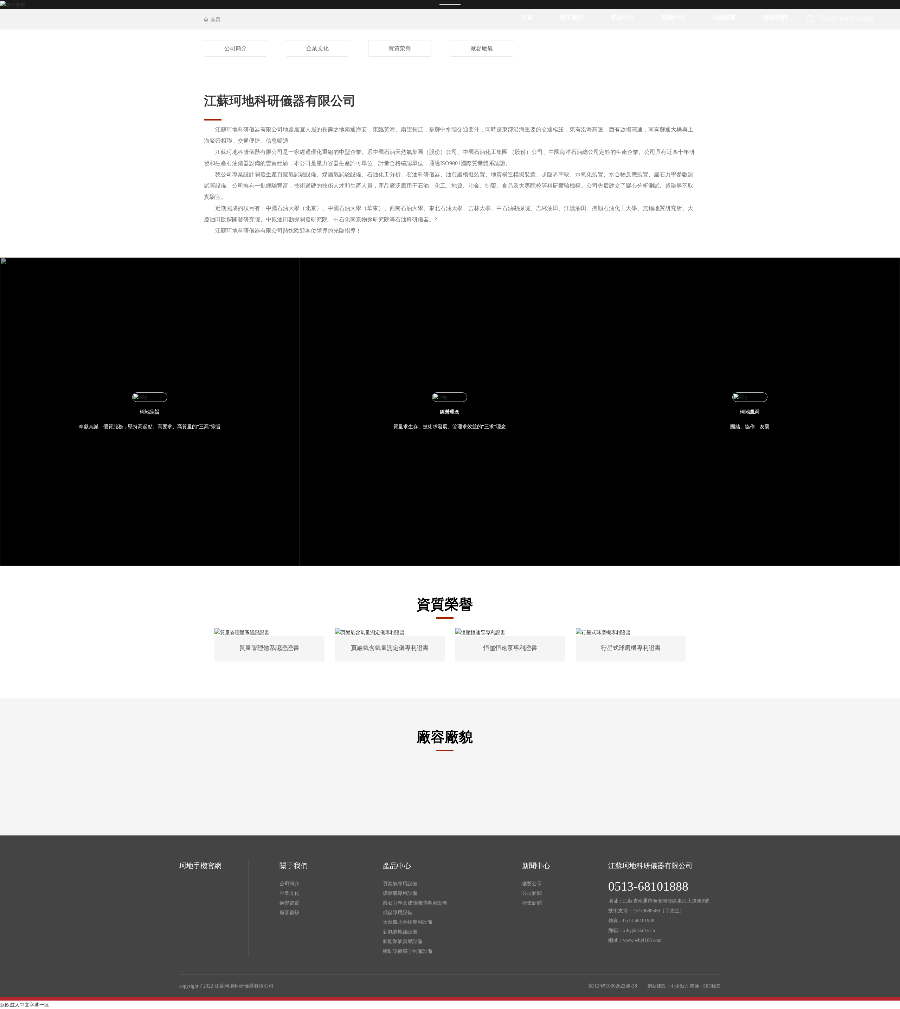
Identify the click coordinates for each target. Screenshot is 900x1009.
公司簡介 (235, 48)
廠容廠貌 (481, 48)
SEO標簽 (712, 986)
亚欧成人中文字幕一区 (24, 1005)
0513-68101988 (638, 920)
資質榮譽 (399, 48)
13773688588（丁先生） (658, 910)
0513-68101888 (850, 18)
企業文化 (317, 48)
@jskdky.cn (643, 930)
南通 (694, 986)
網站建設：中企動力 (668, 986)
